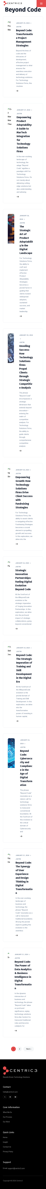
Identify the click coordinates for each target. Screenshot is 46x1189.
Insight (5, 1142)
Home (5, 1137)
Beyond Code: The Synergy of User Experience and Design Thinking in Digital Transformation (24, 878)
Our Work (6, 1122)
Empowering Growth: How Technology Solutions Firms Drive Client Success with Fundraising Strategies (24, 492)
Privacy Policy (8, 1152)
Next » (28, 1049)
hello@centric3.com (10, 1092)
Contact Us (7, 1147)
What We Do (7, 1112)
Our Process (7, 1117)
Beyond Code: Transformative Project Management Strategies (24, 38)
